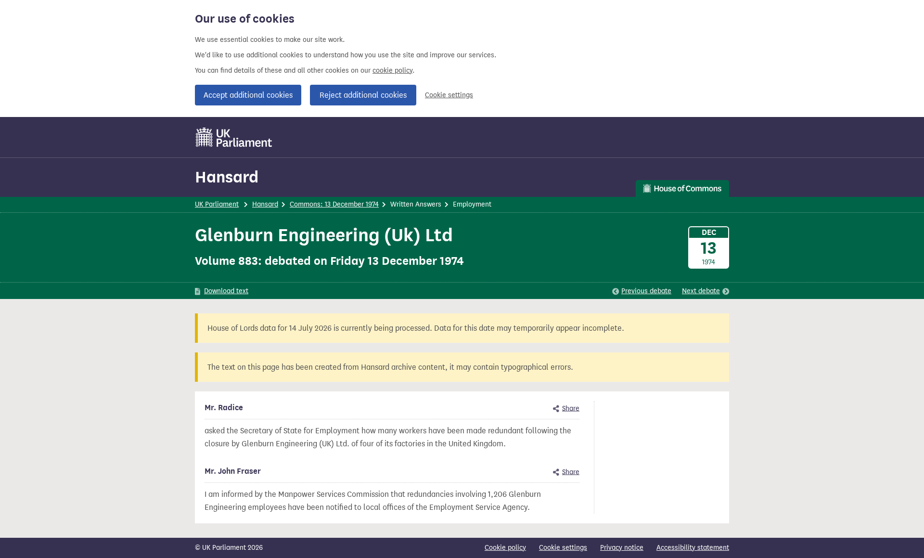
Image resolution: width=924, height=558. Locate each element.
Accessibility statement (692, 548)
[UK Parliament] (234, 137)
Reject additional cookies (363, 95)
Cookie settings (449, 95)
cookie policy (392, 70)
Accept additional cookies (248, 95)
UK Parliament (217, 204)
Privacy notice (621, 548)
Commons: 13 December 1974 (334, 204)
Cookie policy (505, 548)
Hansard (226, 177)
